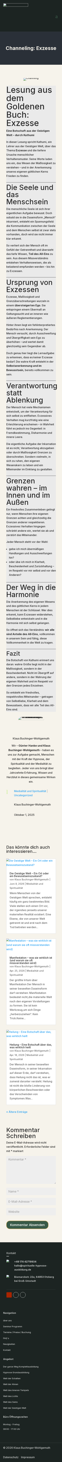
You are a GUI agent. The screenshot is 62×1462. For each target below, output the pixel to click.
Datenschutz (11, 1457)
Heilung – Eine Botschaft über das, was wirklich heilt (31, 1046)
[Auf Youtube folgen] (9, 1295)
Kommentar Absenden (27, 1225)
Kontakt (7, 1350)
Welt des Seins (10, 1402)
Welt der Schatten (12, 1378)
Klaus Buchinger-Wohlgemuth (32, 879)
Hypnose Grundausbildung (16, 1372)
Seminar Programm (12, 1326)
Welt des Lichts (10, 1396)
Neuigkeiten (9, 1344)
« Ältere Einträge (16, 1112)
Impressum (28, 1457)
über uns (7, 1320)
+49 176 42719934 (25, 1261)
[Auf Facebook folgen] (16, 1295)
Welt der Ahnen (10, 1384)
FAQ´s (6, 1338)
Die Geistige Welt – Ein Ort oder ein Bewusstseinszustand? (29, 875)
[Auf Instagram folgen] (23, 1295)
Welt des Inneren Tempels (16, 1390)
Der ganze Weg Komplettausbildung (21, 1366)
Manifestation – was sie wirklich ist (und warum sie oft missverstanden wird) (31, 960)
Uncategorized (23, 795)
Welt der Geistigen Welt (14, 1408)
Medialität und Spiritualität (30, 791)
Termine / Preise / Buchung (17, 1332)
